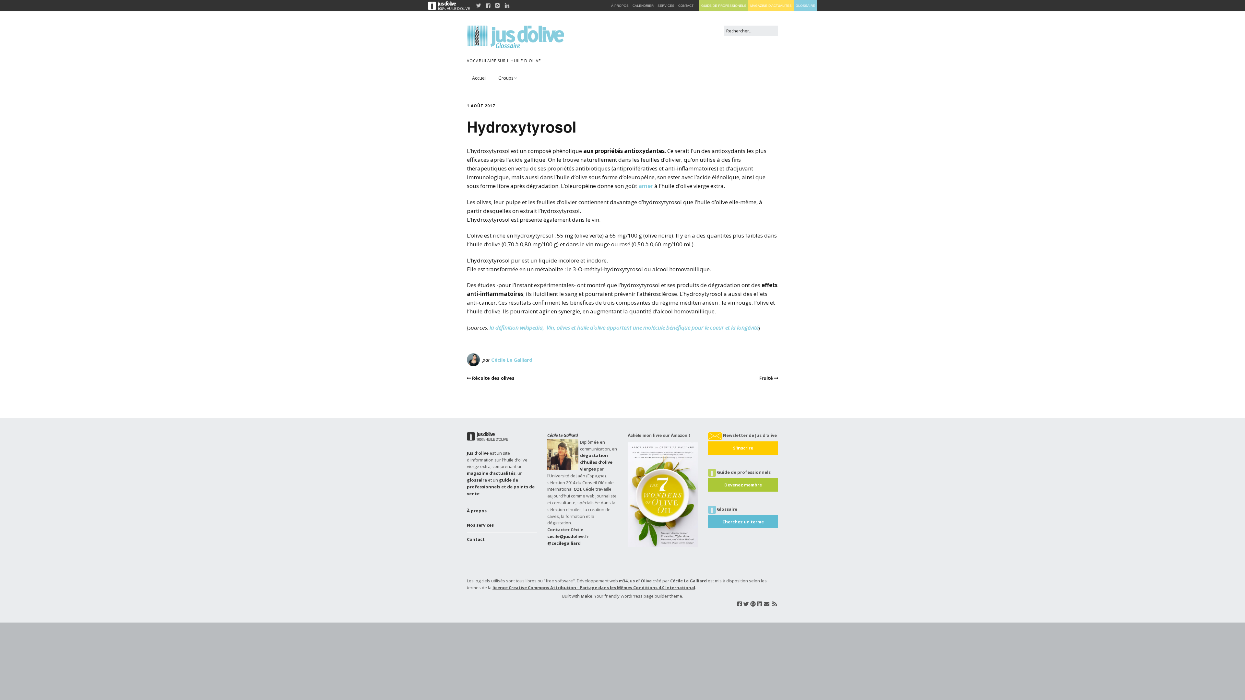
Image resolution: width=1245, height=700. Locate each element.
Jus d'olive (478, 453)
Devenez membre (743, 485)
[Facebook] (739, 604)
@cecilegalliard (564, 543)
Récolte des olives (493, 378)
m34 (623, 581)
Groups (506, 78)
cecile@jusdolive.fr (568, 536)
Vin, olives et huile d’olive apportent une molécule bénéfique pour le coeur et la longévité (653, 327)
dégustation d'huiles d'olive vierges (596, 462)
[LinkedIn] (759, 604)
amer (645, 186)
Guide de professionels (723, 5)
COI (577, 489)
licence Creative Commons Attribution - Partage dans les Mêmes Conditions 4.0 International (593, 587)
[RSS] (774, 604)
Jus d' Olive (640, 581)
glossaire (477, 480)
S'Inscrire (743, 448)
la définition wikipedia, (517, 327)
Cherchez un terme (743, 522)
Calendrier (643, 5)
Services (666, 5)
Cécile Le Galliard (511, 359)
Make (586, 596)
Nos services (480, 525)
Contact (476, 539)
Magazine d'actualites (771, 5)
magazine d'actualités (491, 473)
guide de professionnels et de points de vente (501, 486)
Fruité (766, 378)
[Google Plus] (753, 604)
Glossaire (805, 5)
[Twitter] (746, 604)
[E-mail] (766, 604)
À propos (477, 511)
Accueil (479, 78)
